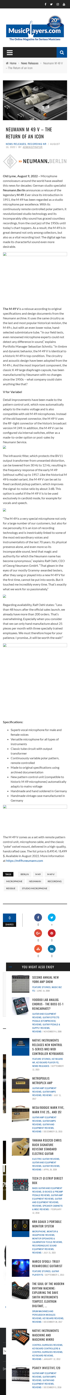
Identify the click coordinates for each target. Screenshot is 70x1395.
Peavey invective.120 (46, 1368)
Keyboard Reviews (53, 1318)
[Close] (10, 967)
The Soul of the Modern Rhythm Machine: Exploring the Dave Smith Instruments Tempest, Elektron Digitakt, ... (48, 1294)
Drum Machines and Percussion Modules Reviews (43, 1315)
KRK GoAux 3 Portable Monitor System (47, 1223)
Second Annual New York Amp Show (45, 979)
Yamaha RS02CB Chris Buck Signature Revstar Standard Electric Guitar (47, 1147)
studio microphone (34, 888)
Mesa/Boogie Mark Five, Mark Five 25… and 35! (48, 1109)
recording (55, 881)
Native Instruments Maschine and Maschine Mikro (45, 1334)
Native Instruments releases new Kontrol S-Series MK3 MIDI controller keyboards (48, 1047)
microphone (14, 881)
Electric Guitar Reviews (45, 1159)
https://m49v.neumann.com (24, 860)
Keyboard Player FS (47, 1062)
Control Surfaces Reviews (47, 1345)
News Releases (16, 144)
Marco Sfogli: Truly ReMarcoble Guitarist (47, 1263)
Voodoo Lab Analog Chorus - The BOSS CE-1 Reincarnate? (48, 1004)
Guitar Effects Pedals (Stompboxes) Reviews (45, 1021)
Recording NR (37, 144)
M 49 (38, 874)
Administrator (33, 147)
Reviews (36, 1031)
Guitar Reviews (51, 1166)
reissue (10, 888)
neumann (35, 881)
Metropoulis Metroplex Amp (42, 1080)
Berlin (25, 874)
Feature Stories (41, 987)
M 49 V (50, 874)
